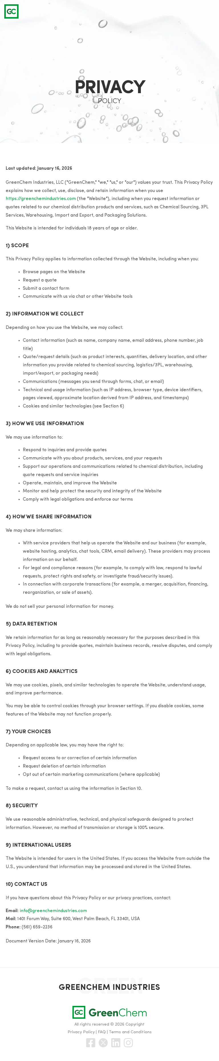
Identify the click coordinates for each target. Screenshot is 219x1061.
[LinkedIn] (115, 1042)
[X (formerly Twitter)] (103, 1042)
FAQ (102, 1032)
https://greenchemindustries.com (41, 199)
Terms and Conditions (130, 1032)
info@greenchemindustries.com (53, 911)
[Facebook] (90, 1042)
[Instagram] (128, 1042)
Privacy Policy (81, 1032)
